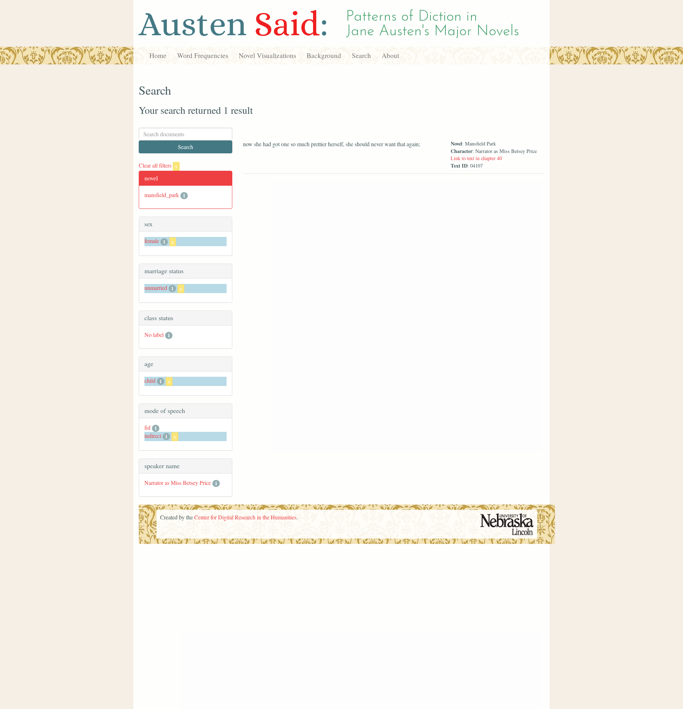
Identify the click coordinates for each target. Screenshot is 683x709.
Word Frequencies (202, 55)
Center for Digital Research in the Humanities (245, 517)
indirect (152, 435)
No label (154, 334)
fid (147, 427)
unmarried (155, 287)
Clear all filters (158, 165)
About (390, 55)
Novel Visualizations (267, 55)
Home (157, 55)
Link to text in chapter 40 (476, 158)
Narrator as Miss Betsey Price (177, 482)
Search (361, 55)
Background (324, 55)
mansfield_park (161, 195)
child (149, 380)
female (151, 240)
